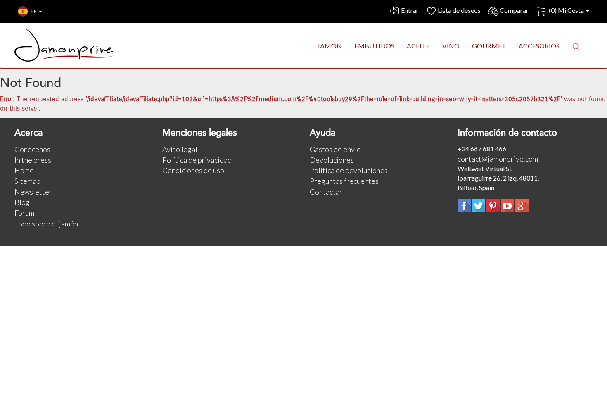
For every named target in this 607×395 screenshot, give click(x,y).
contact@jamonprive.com (498, 158)
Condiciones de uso (193, 170)
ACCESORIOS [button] (539, 46)
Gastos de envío (335, 149)
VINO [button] (451, 46)
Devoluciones (332, 159)
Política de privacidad (197, 159)
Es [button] (34, 10)
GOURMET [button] (489, 46)
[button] (576, 46)
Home (24, 170)
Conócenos (32, 149)
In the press (32, 159)
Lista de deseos (459, 10)
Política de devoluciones (349, 170)
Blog (22, 202)
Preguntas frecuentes (344, 181)
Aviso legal (179, 149)
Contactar (326, 191)
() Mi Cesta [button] (566, 10)
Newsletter (33, 191)
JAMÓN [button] (329, 46)
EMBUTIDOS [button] (374, 46)
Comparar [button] (514, 10)
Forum (24, 212)
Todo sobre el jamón (46, 223)
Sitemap (27, 181)
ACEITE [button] (418, 46)
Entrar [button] (410, 10)
